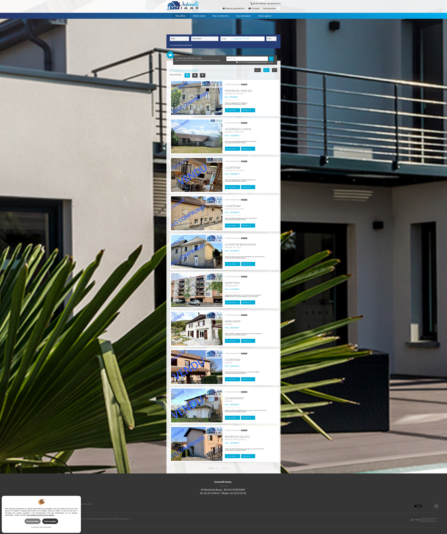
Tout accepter (50, 521)
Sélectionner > (248, 110)
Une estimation (243, 16)
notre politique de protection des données (40, 515)
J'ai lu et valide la (243, 62)
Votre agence (264, 16)
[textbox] (247, 39)
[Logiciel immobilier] (415, 520)
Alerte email (199, 16)
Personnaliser (32, 521)
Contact (255, 8)
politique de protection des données (256, 62)
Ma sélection (271, 8)
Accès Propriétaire (86, 504)
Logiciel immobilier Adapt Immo (429, 518)
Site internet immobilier (427, 519)
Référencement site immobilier (429, 521)
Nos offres (181, 16)
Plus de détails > (232, 110)
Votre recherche (220, 16)
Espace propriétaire (235, 8)
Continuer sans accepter (41, 527)
